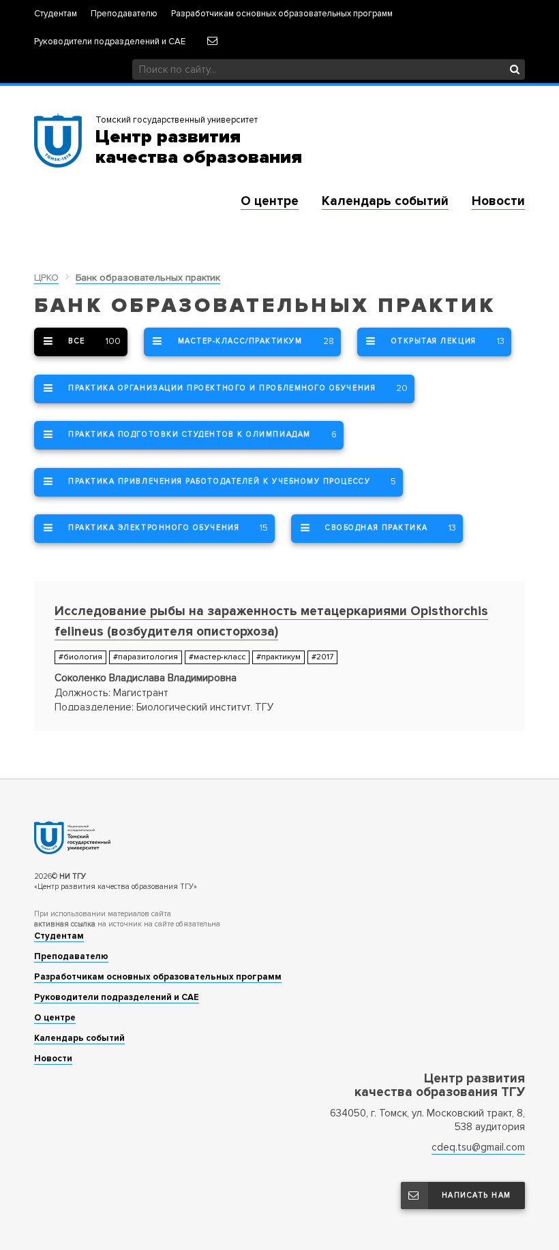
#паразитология (145, 657)
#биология (80, 657)
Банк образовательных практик (148, 277)
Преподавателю (124, 14)
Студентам (55, 14)
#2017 (322, 657)
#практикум (278, 657)
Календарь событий (385, 201)
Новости (498, 201)
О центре (270, 201)
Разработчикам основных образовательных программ (282, 14)
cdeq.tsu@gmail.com (478, 1147)
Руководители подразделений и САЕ (109, 42)
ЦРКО (46, 277)
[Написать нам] (212, 41)
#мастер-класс (217, 657)
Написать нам (476, 1195)
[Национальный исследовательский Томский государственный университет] (279, 837)
